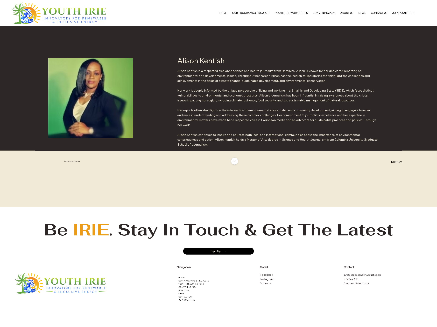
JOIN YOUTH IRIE (186, 300)
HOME (181, 277)
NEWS (181, 293)
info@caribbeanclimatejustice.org (363, 274)
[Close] (234, 161)
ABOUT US (183, 290)
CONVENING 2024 (187, 287)
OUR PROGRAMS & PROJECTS (193, 280)
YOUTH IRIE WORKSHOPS (191, 284)
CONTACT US (185, 296)
